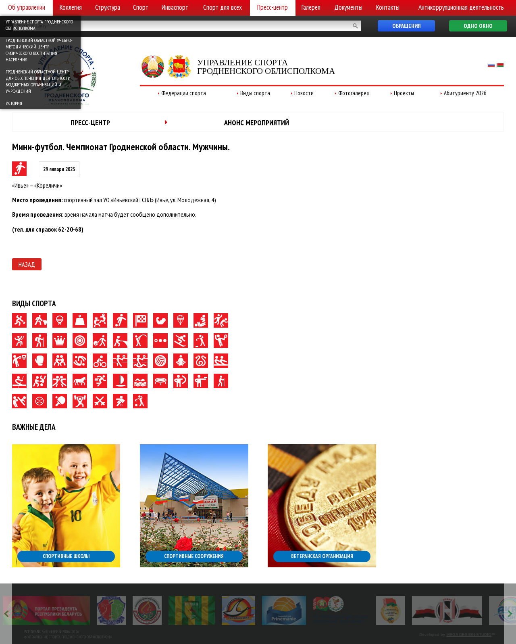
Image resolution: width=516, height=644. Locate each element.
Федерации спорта (183, 93)
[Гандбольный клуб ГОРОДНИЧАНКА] (238, 610)
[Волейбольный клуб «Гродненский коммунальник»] (111, 610)
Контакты (387, 7)
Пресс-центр (272, 7)
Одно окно (478, 25)
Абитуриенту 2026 (465, 93)
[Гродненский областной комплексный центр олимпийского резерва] (147, 610)
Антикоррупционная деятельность (461, 7)
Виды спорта (255, 93)
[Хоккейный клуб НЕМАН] (447, 610)
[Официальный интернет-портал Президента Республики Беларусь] (46, 610)
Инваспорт (175, 7)
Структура (107, 7)
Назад (27, 264)
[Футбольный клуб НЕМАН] (192, 610)
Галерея (311, 7)
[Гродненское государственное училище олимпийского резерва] (390, 610)
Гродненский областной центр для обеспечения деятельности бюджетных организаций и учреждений (38, 81)
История (14, 103)
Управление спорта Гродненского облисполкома (39, 25)
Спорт (140, 7)
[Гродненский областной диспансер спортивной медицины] (341, 610)
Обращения (406, 25)
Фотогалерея (353, 93)
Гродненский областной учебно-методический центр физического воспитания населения (39, 50)
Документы (348, 7)
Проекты (404, 93)
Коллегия (71, 7)
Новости (304, 93)
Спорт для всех (222, 7)
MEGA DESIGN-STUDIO (468, 634)
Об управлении (26, 7)
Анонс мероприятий (256, 122)
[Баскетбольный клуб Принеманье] (284, 610)
